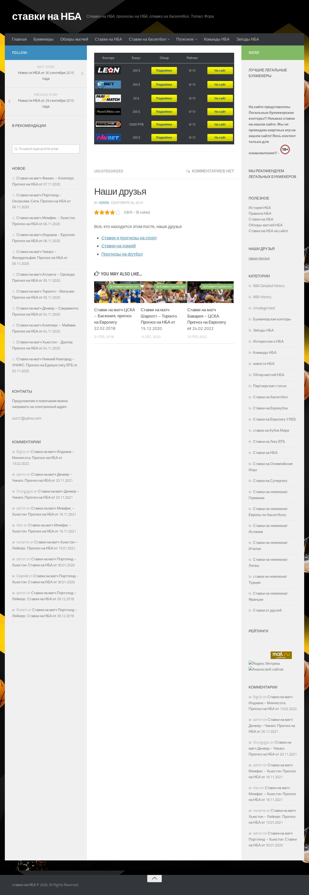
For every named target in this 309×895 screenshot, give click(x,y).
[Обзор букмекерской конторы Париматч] (108, 98)
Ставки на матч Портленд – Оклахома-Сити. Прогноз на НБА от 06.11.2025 (41, 201)
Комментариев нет (213, 171)
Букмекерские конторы (272, 319)
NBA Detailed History (269, 286)
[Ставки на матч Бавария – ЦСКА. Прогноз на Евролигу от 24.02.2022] (210, 292)
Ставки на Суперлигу (270, 481)
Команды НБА (217, 39)
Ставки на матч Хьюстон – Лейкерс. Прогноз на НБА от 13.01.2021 (272, 816)
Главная (19, 39)
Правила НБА (260, 213)
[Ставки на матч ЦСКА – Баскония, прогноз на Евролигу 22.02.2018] (117, 292)
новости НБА (263, 364)
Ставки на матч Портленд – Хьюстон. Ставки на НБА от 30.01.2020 (273, 839)
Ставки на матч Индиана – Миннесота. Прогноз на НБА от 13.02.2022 (43, 458)
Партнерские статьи (269, 386)
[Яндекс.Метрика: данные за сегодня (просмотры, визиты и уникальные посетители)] (264, 663)
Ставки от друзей (267, 610)
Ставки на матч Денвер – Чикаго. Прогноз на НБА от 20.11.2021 (272, 725)
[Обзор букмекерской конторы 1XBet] (108, 84)
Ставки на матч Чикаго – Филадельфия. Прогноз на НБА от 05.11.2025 (40, 258)
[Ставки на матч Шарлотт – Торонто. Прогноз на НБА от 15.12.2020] (164, 292)
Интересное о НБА (268, 341)
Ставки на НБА (108, 39)
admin (104, 203)
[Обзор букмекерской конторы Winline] (108, 124)
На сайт (220, 70)
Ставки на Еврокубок (270, 408)
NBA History (262, 297)
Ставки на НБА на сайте (268, 231)
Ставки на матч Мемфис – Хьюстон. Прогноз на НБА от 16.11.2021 (272, 771)
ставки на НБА (47, 16)
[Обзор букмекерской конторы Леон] (108, 70)
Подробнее (164, 70)
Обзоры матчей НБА (266, 225)
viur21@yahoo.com (27, 418)
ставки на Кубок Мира (271, 430)
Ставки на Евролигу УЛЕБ (274, 419)
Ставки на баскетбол (147, 39)
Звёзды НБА (247, 39)
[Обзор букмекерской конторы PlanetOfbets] (108, 111)
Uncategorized (108, 171)
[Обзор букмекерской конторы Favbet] (108, 137)
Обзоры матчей (74, 39)
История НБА (260, 208)
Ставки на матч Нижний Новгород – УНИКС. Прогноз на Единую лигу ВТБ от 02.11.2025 (44, 365)
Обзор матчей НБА (268, 375)
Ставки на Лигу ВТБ (269, 441)
